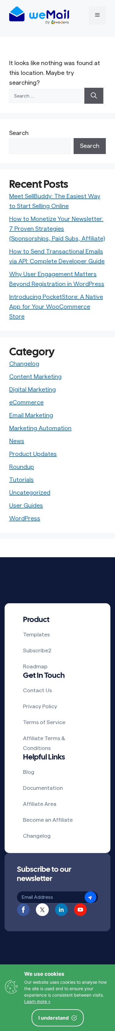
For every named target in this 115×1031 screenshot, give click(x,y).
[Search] (93, 96)
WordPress (24, 519)
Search (19, 133)
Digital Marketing (32, 390)
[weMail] (39, 15)
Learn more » (37, 1001)
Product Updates (33, 454)
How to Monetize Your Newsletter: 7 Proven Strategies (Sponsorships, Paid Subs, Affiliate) (57, 229)
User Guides (26, 506)
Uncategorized (29, 493)
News (16, 441)
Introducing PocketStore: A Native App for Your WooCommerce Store (56, 307)
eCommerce (26, 403)
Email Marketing (31, 415)
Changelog (24, 364)
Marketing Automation (40, 428)
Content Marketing (35, 377)
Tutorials (21, 480)
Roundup (21, 467)
